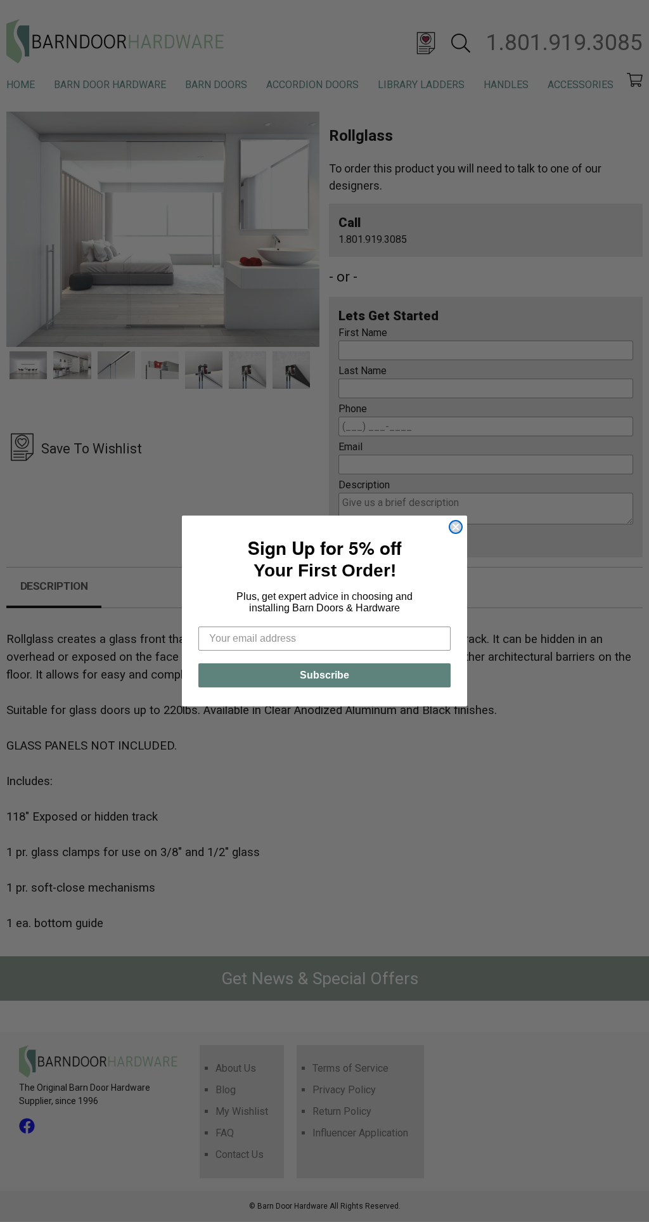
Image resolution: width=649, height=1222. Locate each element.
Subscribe (324, 675)
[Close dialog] (455, 527)
